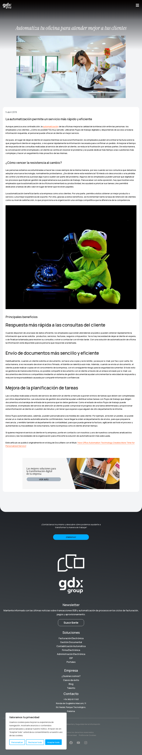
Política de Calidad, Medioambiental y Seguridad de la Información (71, 724)
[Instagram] (85, 742)
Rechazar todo (35, 742)
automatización (51, 126)
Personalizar (17, 742)
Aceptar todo (53, 742)
